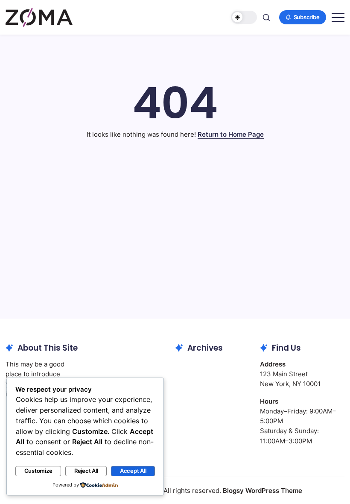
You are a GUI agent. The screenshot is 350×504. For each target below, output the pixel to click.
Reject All (86, 471)
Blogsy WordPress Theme (262, 490)
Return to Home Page (231, 134)
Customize (38, 471)
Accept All (133, 471)
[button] (244, 17)
